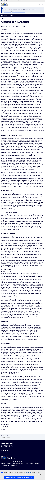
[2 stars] (3, 437)
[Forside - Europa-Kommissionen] (4, 4)
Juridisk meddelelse (5, 465)
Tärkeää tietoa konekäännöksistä (18, 11)
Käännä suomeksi (7, 11)
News (3, 18)
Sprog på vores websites (18, 463)
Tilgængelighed (14, 465)
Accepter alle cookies (10, 477)
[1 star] (2, 437)
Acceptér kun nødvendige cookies (25, 477)
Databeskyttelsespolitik (34, 463)
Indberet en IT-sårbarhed (6, 463)
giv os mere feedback (17, 437)
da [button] (37, 4)
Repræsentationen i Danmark (7, 430)
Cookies (26, 463)
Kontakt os (28, 461)
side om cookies (29, 472)
